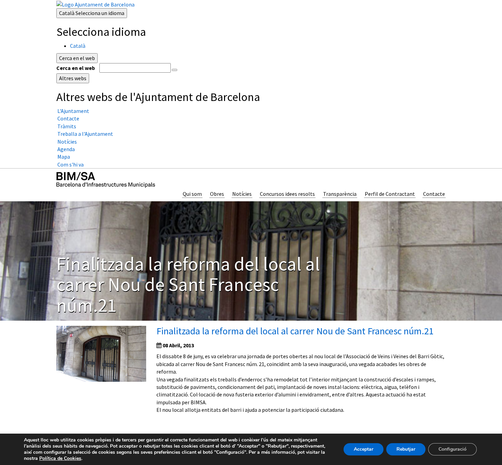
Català (91, 13)
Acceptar (363, 449)
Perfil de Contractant (390, 193)
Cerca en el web (75, 67)
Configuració (452, 449)
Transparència (340, 193)
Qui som (192, 193)
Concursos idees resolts (287, 193)
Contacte (434, 193)
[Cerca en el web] (174, 70)
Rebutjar (405, 449)
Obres (217, 193)
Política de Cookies (60, 458)
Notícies (242, 193)
